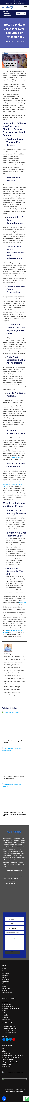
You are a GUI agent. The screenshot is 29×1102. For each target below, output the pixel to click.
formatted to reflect (15, 457)
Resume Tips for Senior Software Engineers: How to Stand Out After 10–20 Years (14, 814)
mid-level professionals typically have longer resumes (13, 484)
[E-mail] (5, 700)
